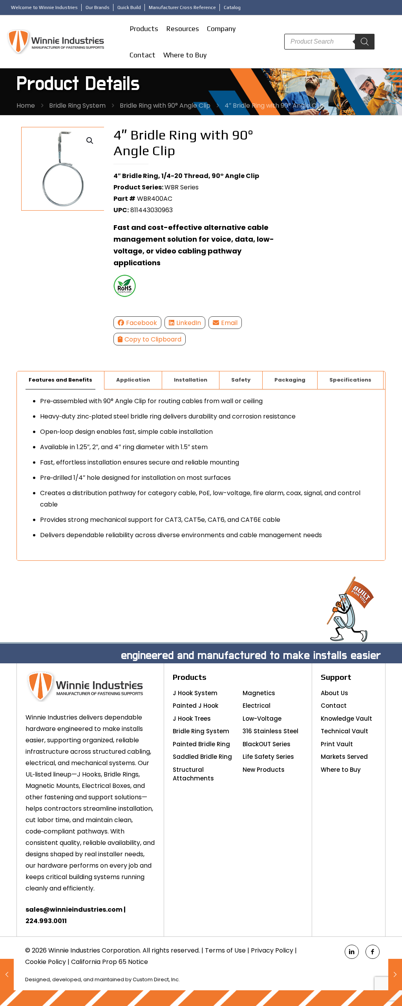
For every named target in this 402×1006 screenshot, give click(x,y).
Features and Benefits (60, 380)
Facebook (141, 322)
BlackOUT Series (267, 744)
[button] (90, 141)
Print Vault (337, 744)
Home (25, 105)
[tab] (60, 380)
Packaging (289, 380)
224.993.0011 (46, 920)
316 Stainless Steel (270, 731)
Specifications (350, 380)
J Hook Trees (192, 718)
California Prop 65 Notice (109, 961)
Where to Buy (341, 770)
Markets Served (344, 757)
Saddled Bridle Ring (202, 757)
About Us (334, 693)
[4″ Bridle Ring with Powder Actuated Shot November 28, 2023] (7, 974)
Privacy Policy (272, 950)
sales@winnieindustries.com (74, 909)
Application (133, 380)
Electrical (256, 705)
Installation (190, 380)
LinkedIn (188, 322)
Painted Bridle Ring (201, 744)
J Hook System (195, 693)
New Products (264, 770)
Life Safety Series (268, 757)
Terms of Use (225, 950)
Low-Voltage (262, 718)
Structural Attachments (193, 774)
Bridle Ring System (77, 105)
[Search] (365, 42)
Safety (240, 380)
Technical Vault (344, 731)
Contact (334, 705)
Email (229, 322)
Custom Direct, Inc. (156, 979)
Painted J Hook (195, 705)
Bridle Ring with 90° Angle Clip (165, 105)
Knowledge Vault (346, 718)
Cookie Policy (45, 961)
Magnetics (259, 693)
